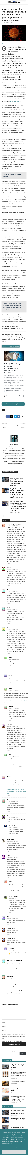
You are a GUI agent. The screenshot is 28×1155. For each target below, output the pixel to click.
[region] (14, 1142)
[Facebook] (8, 416)
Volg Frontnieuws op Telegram (14, 404)
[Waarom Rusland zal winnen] (5, 1083)
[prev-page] (3, 516)
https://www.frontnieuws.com (14, 446)
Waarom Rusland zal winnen (18, 1081)
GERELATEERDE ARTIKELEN (9, 471)
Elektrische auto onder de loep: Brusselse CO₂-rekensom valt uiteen (18, 1066)
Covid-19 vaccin (9, 409)
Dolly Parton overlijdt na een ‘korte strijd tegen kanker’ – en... (18, 1120)
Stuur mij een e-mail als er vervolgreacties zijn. (13, 1041)
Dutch (16, 1)
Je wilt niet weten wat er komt (7, 426)
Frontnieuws (14, 444)
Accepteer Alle (14, 1147)
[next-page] (5, 516)
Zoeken (14, 1051)
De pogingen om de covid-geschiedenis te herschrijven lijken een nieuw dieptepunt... (18, 1112)
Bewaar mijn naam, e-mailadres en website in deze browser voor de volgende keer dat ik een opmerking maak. (13, 1036)
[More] (22, 416)
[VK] (18, 416)
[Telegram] (15, 416)
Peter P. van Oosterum (14, 524)
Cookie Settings (14, 1152)
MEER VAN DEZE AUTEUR (9, 474)
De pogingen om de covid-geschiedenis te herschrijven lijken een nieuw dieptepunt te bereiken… (18, 481)
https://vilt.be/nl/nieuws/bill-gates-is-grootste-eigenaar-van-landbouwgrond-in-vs (16, 791)
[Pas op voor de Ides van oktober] (5, 1090)
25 (12, 22)
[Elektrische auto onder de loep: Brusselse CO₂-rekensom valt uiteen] (5, 1066)
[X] (11, 416)
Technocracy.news (15, 101)
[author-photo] (14, 442)
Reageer (8, 563)
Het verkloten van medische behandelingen (21, 427)
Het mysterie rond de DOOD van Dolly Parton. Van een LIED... (18, 1127)
